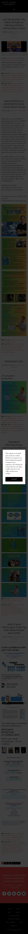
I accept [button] (14, 479)
